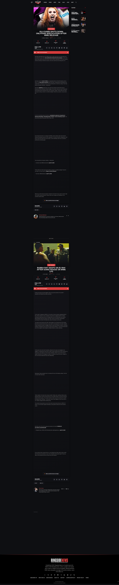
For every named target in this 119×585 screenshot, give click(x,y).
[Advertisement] (42, 128)
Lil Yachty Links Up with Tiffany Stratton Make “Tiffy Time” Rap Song (75, 31)
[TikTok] (71, 575)
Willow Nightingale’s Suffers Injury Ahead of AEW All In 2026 (75, 19)
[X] (49, 48)
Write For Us (42, 577)
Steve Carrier (45, 274)
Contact (62, 577)
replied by (41, 87)
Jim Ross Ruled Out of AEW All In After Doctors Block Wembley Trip (75, 25)
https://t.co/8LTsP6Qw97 (51, 171)
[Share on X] (57, 206)
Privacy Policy (80, 577)
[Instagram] (62, 48)
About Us (56, 577)
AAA (63, 2)
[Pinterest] (57, 48)
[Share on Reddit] (64, 206)
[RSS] (74, 575)
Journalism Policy (70, 577)
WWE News (51, 28)
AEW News (73, 23)
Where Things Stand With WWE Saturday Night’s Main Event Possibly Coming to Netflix (75, 13)
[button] (76, 2)
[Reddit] (67, 48)
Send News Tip (33, 577)
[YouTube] (59, 48)
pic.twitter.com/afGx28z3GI (40, 427)
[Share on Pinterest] (62, 206)
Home (45, 2)
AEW (55, 2)
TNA (59, 2)
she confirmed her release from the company (53, 57)
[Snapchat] (64, 48)
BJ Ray (36, 483)
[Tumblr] (61, 575)
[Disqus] (51, 527)
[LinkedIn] (54, 48)
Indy (72, 2)
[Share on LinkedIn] (59, 206)
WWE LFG (41, 483)
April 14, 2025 (62, 430)
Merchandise (49, 577)
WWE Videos (38, 242)
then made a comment (44, 82)
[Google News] (52, 48)
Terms (87, 577)
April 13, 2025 (51, 162)
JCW (68, 2)
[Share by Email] (67, 206)
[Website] (62, 488)
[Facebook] (47, 48)
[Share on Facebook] (54, 206)
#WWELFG (59, 426)
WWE (50, 2)
